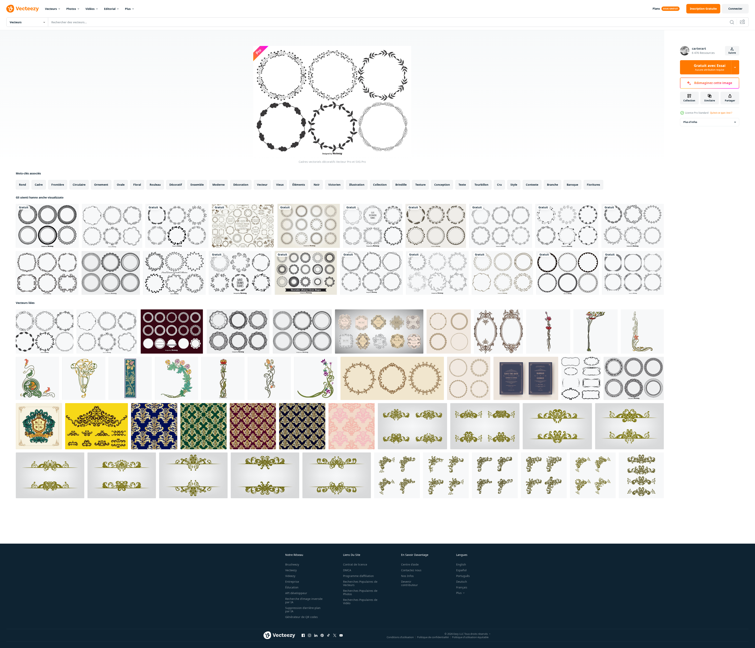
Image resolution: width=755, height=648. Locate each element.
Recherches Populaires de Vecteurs (360, 583)
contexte (532, 184)
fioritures (593, 184)
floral (137, 184)
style (513, 184)
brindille (401, 184)
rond (22, 184)
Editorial (109, 9)
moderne (218, 184)
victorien (334, 184)
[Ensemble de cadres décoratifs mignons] (435, 226)
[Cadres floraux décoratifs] (437, 273)
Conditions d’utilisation (400, 637)
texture (420, 184)
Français (461, 587)
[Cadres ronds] (171, 331)
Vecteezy (291, 570)
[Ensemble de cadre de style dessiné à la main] (176, 226)
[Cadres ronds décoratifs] (111, 273)
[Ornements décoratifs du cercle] (308, 226)
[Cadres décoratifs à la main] (632, 226)
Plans (656, 8)
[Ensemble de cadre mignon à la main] (502, 273)
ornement (101, 184)
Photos (71, 9)
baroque (572, 184)
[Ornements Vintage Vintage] (96, 426)
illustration (356, 184)
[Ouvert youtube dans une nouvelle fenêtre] (341, 635)
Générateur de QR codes (301, 617)
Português (463, 576)
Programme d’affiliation (358, 576)
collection (380, 184)
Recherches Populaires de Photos (360, 592)
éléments (298, 184)
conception (442, 184)
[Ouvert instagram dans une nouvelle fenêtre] (309, 635)
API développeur (296, 593)
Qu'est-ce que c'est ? (721, 112)
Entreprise (292, 581)
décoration (240, 184)
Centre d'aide (410, 564)
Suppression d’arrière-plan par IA (303, 609)
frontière (57, 184)
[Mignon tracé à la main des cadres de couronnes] (174, 273)
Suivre (732, 52)
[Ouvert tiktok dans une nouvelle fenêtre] (328, 635)
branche (552, 184)
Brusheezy (292, 564)
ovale (121, 184)
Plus (128, 9)
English (461, 564)
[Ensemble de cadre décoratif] (372, 226)
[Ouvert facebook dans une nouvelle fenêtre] (303, 635)
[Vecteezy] (22, 9)
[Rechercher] (732, 22)
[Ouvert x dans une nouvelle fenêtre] (334, 635)
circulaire (79, 184)
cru (499, 184)
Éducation (291, 587)
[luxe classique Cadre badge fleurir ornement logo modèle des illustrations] (39, 426)
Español (461, 570)
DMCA (347, 570)
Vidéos (90, 9)
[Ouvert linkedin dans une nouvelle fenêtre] (315, 635)
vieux (280, 184)
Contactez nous (411, 570)
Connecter (735, 8)
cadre (39, 184)
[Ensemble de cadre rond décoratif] (47, 226)
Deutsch (461, 581)
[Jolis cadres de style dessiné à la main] (240, 273)
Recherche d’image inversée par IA (304, 600)
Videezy (290, 576)
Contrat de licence (355, 564)
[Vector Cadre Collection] (567, 273)
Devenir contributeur (409, 583)
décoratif (175, 184)
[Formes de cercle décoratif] (306, 273)
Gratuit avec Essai (709, 67)
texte (462, 184)
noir (317, 184)
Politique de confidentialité (433, 637)
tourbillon (481, 184)
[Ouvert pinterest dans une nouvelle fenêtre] (322, 635)
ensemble (197, 184)
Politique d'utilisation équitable (470, 637)
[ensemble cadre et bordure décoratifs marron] (243, 226)
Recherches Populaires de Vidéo (360, 601)
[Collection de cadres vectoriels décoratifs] (633, 273)
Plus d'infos (690, 122)
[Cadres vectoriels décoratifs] (112, 226)
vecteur (262, 184)
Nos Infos (407, 576)
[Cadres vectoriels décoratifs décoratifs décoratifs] (371, 273)
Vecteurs (51, 9)
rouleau (155, 184)
